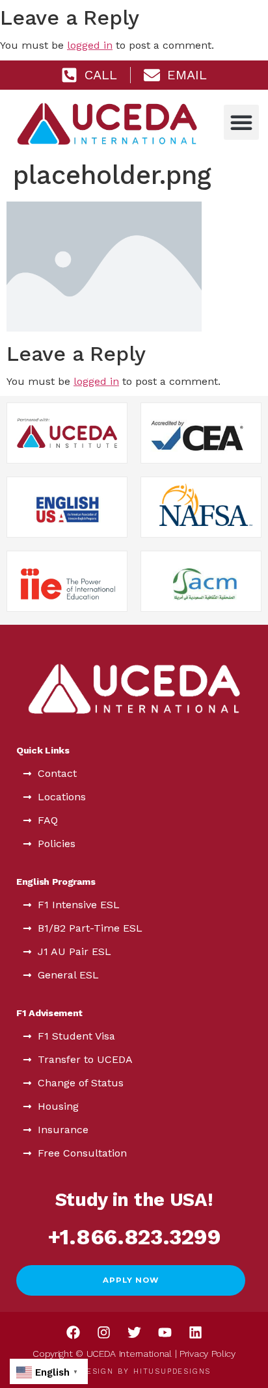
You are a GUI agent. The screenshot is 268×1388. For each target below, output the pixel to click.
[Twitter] (134, 1332)
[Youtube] (164, 1332)
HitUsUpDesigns (172, 1371)
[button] (241, 122)
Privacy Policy (207, 1353)
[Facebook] (73, 1332)
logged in (90, 45)
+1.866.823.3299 (134, 1237)
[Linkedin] (195, 1332)
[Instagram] (103, 1332)
